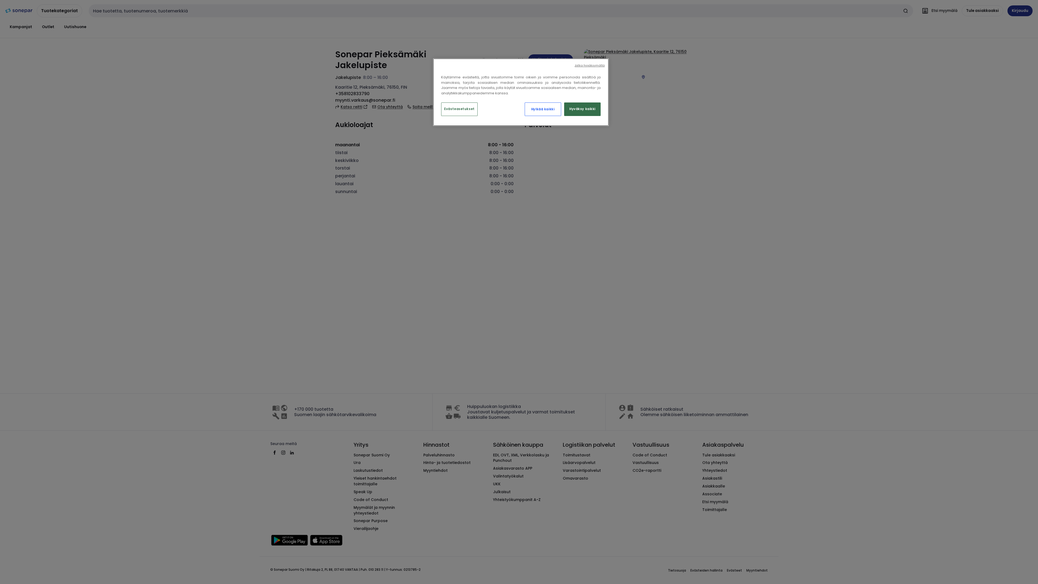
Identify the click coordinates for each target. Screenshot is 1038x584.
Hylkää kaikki (542, 109)
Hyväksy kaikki (582, 109)
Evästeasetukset (459, 109)
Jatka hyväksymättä (590, 66)
